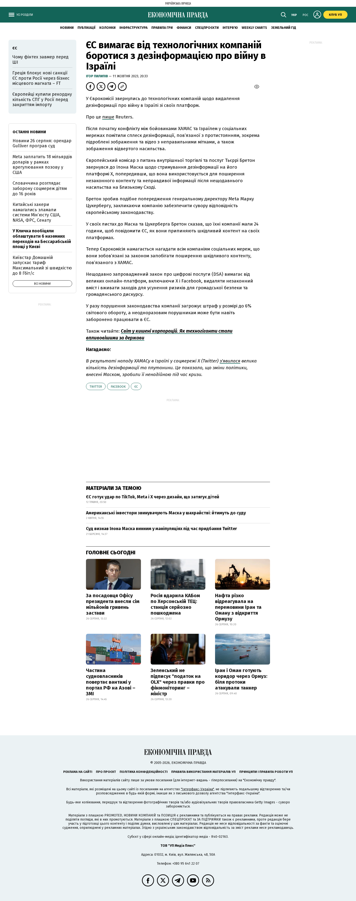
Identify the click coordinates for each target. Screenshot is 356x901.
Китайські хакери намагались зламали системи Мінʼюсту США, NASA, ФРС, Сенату (37, 212)
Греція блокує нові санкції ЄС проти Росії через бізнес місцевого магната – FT (41, 78)
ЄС (136, 386)
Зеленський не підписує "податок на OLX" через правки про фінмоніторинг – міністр (178, 682)
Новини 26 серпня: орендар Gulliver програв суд (42, 143)
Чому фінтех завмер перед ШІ (40, 59)
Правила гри (162, 28)
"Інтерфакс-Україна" (197, 789)
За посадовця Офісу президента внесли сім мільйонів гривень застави (112, 604)
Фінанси (184, 28)
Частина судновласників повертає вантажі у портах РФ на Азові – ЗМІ (110, 682)
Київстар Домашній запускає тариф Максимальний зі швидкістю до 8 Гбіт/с (42, 265)
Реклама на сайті (77, 772)
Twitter (96, 386)
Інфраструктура (133, 28)
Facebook (118, 386)
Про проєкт (106, 772)
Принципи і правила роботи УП (266, 772)
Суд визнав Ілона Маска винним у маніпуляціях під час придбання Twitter (161, 528)
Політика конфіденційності (144, 772)
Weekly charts (254, 28)
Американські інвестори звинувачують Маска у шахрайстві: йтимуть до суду (166, 513)
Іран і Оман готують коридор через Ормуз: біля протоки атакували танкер (241, 679)
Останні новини (29, 132)
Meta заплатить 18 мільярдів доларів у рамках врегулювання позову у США (42, 164)
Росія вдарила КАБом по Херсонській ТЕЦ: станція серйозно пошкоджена (175, 604)
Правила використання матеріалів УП (203, 772)
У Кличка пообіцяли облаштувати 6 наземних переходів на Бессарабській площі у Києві (42, 238)
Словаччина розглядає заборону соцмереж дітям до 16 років (40, 188)
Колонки (107, 28)
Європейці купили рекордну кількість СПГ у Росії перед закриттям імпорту (42, 99)
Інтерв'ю (230, 28)
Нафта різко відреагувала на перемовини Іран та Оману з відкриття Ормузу (238, 607)
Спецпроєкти (207, 28)
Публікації (86, 28)
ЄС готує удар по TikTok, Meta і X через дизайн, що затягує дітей (152, 497)
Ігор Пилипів (97, 76)
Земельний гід (283, 28)
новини (67, 28)
